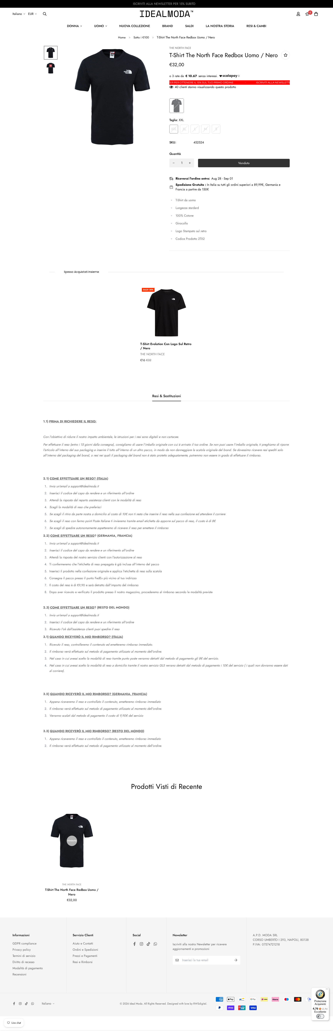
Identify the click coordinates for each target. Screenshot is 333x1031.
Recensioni (19, 974)
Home (122, 37)
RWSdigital (199, 1004)
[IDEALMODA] (166, 14)
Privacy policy (22, 949)
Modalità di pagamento (28, 968)
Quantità (175, 154)
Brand (167, 26)
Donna (73, 26)
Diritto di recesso (23, 962)
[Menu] (327, 990)
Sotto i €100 (141, 37)
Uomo (99, 26)
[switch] (320, 1016)
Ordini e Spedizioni (85, 949)
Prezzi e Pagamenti (85, 956)
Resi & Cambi (256, 26)
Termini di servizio (24, 956)
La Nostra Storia (220, 26)
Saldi (189, 26)
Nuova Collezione (134, 26)
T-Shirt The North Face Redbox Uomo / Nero (71, 892)
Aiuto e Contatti (83, 943)
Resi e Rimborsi (82, 962)
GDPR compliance (24, 943)
